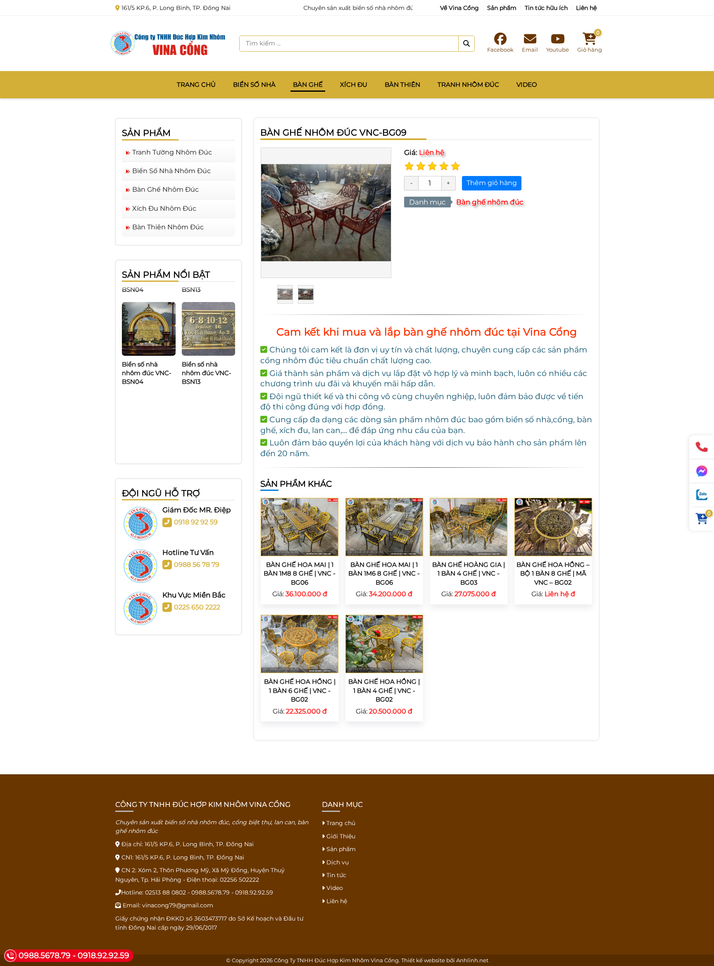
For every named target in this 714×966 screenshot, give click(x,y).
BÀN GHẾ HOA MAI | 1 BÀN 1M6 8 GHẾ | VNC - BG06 (384, 573)
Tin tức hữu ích (546, 8)
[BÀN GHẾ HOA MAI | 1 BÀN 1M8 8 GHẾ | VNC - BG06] (299, 526)
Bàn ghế (308, 84)
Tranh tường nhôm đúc (172, 152)
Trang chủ (196, 84)
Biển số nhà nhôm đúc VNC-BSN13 (206, 359)
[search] (466, 43)
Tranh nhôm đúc (468, 84)
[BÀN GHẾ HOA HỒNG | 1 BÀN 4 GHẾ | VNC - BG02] (384, 643)
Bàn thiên (402, 84)
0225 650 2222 (197, 607)
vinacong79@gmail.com (177, 905)
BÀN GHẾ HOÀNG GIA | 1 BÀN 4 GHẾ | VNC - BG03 (468, 573)
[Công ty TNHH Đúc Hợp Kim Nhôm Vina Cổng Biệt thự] (168, 43)
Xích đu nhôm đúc (164, 208)
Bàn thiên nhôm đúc (168, 227)
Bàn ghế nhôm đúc (490, 202)
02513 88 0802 (165, 892)
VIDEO (526, 84)
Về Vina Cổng (459, 8)
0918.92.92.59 (254, 892)
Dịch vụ (337, 862)
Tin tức (335, 875)
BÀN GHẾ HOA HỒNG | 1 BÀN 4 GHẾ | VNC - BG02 (384, 690)
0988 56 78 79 (196, 565)
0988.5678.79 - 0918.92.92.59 (74, 955)
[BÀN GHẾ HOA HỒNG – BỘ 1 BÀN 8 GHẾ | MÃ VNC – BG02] (553, 526)
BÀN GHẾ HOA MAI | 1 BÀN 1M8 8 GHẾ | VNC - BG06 (300, 573)
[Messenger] (701, 471)
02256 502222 (239, 879)
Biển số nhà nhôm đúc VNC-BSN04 (146, 359)
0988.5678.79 (210, 892)
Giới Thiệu (340, 836)
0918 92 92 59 (196, 522)
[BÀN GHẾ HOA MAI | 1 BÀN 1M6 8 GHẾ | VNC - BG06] (384, 526)
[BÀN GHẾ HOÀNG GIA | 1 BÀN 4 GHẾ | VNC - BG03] (468, 526)
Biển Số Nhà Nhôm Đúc (171, 171)
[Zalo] (701, 495)
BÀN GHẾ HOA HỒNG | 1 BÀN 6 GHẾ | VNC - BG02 (300, 690)
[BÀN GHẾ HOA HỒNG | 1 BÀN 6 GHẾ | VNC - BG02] (299, 643)
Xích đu (353, 84)
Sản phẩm (501, 8)
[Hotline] (701, 447)
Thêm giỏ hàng (491, 183)
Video (334, 888)
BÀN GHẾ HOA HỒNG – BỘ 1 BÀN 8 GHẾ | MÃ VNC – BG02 (553, 573)
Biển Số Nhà (254, 84)
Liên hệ (586, 8)
